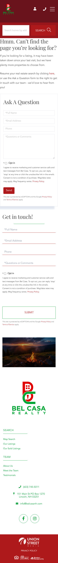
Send (9, 190)
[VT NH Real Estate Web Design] (29, 542)
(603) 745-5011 (45, 9)
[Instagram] (34, 518)
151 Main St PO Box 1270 (30, 495)
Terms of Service (12, 200)
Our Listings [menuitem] (9, 444)
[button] (43, 30)
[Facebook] (23, 518)
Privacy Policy (38, 181)
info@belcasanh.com (31, 504)
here (51, 73)
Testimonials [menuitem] (9, 475)
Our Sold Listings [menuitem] (11, 449)
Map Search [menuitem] (9, 439)
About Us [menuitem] (8, 466)
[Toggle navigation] (52, 9)
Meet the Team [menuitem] (10, 471)
